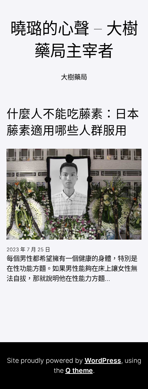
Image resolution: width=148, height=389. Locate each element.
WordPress (103, 360)
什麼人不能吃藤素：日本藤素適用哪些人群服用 (73, 122)
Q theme (79, 370)
